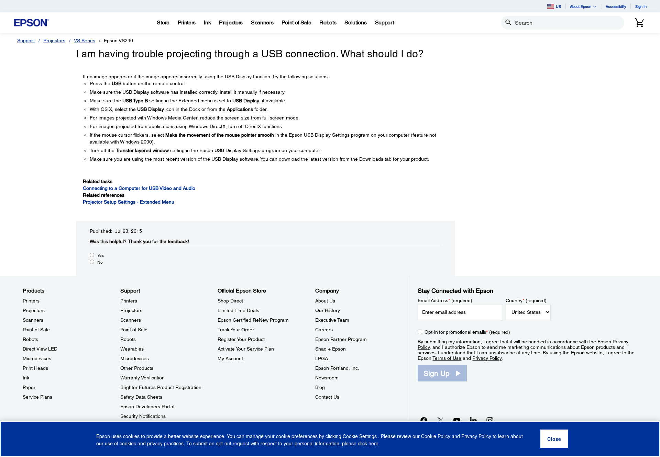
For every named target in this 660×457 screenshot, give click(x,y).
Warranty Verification (142, 377)
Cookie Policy (435, 436)
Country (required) (526, 300)
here (373, 443)
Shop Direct (230, 301)
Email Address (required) (445, 300)
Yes (100, 255)
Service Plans (37, 397)
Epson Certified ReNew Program (253, 320)
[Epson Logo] (32, 23)
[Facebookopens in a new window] (424, 420)
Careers (324, 329)
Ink (26, 377)
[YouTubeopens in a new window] (457, 420)
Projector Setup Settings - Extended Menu (128, 202)
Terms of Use (446, 358)
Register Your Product (241, 339)
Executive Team (332, 320)
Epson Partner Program (341, 339)
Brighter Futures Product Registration (160, 387)
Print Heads (35, 368)
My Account (230, 358)
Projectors (54, 40)
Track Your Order (236, 329)
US (558, 6)
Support (26, 40)
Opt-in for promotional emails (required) (467, 332)
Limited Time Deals (238, 310)
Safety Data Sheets (141, 397)
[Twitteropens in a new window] (440, 420)
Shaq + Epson (330, 349)
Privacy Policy (487, 358)
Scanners (33, 320)
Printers (31, 301)
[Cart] (639, 23)
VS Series (84, 40)
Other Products (136, 368)
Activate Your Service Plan (246, 349)
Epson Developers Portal (147, 406)
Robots (30, 339)
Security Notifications (143, 416)
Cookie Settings (360, 436)
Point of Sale (36, 329)
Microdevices (37, 358)
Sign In (641, 6)
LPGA (321, 358)
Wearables (132, 349)
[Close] (554, 439)
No (100, 262)
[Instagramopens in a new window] (490, 420)
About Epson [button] (580, 6)
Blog (320, 387)
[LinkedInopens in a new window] (473, 420)
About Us (325, 301)
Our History (327, 310)
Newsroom (327, 377)
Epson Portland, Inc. (337, 368)
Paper (29, 387)
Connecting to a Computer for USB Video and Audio (139, 188)
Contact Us (327, 397)
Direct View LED (40, 349)
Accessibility (616, 6)
